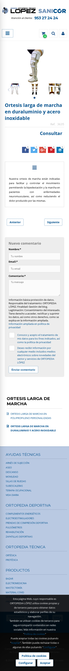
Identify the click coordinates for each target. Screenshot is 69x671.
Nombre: (15, 249)
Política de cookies (34, 634)
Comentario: (17, 276)
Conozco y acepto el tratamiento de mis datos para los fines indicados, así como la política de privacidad (38, 338)
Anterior (15, 222)
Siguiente (53, 222)
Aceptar (15, 642)
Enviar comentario (23, 369)
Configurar (49, 647)
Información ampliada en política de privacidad (29, 325)
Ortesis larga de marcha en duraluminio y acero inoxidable (33, 111)
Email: (13, 261)
